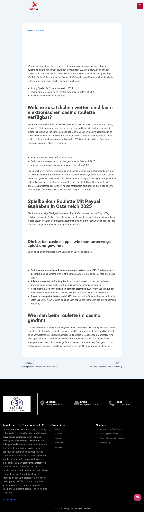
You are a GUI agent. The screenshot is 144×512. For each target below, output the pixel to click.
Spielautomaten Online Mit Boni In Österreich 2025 (51, 150)
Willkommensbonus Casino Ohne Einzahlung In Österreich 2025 (57, 263)
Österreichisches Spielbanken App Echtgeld (48, 232)
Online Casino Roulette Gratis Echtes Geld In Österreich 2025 (56, 259)
